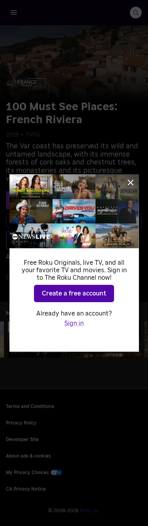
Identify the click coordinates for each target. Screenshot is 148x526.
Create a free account (74, 293)
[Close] (130, 182)
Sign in (74, 323)
